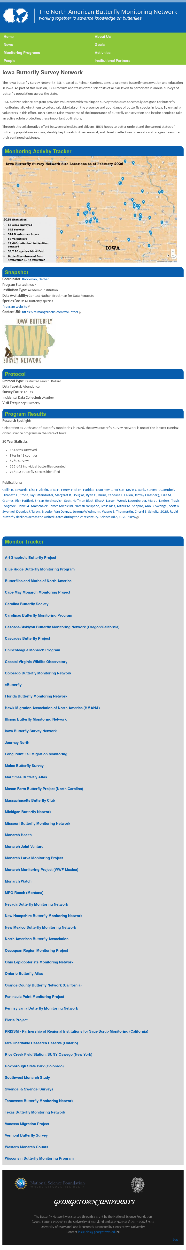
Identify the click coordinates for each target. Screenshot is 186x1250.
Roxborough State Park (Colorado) (34, 1066)
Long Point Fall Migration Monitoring (36, 754)
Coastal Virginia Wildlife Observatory (36, 661)
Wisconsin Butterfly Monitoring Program (39, 1158)
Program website (16, 307)
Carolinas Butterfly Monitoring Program (38, 615)
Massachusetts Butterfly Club (30, 800)
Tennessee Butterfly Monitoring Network (39, 1100)
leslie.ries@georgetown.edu (98, 1232)
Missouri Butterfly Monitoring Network (37, 823)
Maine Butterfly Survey (24, 765)
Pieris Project (16, 1019)
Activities (102, 52)
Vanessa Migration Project (27, 1123)
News (8, 44)
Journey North (17, 742)
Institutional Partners (112, 60)
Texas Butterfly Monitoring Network (35, 1112)
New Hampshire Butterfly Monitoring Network (43, 915)
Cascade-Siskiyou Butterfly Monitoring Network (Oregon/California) (62, 626)
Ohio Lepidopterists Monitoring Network (39, 962)
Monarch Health (18, 834)
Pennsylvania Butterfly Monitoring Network (41, 1008)
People (9, 60)
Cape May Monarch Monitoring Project (37, 592)
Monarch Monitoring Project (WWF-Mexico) (41, 869)
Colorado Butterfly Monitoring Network (38, 673)
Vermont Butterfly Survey (26, 1135)
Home (9, 36)
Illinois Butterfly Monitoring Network (36, 719)
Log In (177, 1239)
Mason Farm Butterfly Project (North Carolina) (44, 788)
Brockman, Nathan (35, 279)
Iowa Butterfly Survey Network (31, 730)
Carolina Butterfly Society (26, 603)
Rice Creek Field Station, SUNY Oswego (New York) (48, 1054)
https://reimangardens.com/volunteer (51, 312)
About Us (103, 36)
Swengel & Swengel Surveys (29, 1089)
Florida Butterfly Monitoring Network (36, 696)
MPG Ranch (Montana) (24, 892)
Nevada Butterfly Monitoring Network (36, 904)
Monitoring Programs (22, 52)
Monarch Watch (18, 881)
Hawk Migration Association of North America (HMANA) (52, 707)
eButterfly (13, 684)
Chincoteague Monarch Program (32, 650)
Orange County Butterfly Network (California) (43, 985)
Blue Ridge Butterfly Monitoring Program (40, 569)
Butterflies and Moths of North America (38, 580)
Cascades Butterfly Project (27, 638)
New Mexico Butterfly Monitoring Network (40, 927)
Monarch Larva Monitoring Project (34, 857)
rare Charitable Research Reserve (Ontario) (41, 1043)
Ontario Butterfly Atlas (24, 973)
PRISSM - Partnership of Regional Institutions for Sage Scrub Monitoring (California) (76, 1031)
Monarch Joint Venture (24, 846)
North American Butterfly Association (37, 938)
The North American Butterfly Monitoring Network (108, 12)
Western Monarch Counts (26, 1146)
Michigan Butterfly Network (28, 811)
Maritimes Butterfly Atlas (26, 777)
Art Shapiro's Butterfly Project (30, 557)
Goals (100, 44)
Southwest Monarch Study (27, 1077)
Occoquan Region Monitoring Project (36, 950)
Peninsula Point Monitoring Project (34, 996)
